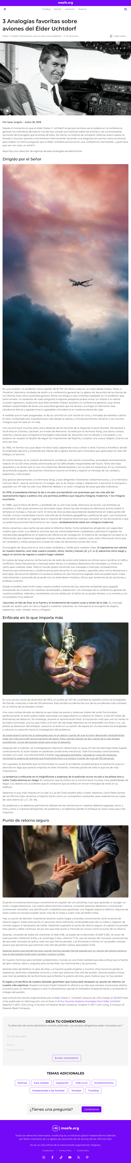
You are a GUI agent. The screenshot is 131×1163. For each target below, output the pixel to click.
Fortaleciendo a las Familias (48, 1090)
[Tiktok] (61, 1157)
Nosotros (82, 9)
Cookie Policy (83, 1150)
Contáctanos (48, 1150)
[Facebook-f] (52, 1157)
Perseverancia (26, 36)
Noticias (57, 9)
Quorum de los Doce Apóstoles (47, 36)
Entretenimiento (103, 1083)
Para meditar (41, 1083)
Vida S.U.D (81, 1083)
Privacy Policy (65, 1150)
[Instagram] (44, 1157)
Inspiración (70, 9)
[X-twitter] (78, 1157)
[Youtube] (70, 1157)
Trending (46, 9)
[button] (5, 9)
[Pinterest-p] (87, 1157)
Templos (76, 1090)
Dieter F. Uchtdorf (11, 36)
